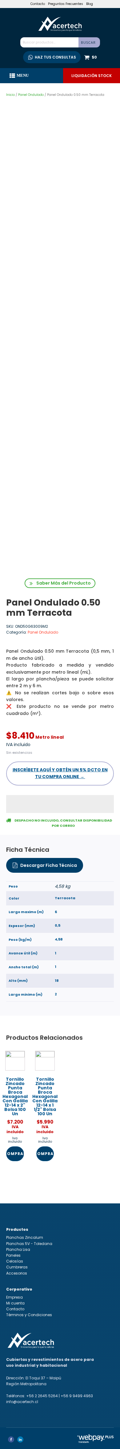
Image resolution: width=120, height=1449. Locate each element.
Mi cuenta (15, 1303)
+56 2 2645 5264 (42, 1395)
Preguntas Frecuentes (65, 4)
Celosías (14, 1261)
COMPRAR (15, 1153)
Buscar (88, 42)
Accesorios (16, 1273)
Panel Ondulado (31, 94)
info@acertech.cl (22, 1401)
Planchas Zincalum (24, 1237)
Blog (89, 4)
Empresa (14, 1297)
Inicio (10, 94)
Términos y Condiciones (29, 1314)
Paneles (13, 1255)
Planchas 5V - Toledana (29, 1243)
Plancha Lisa (18, 1249)
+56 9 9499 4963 (77, 1395)
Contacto (37, 4)
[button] (60, 583)
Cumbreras (17, 1267)
